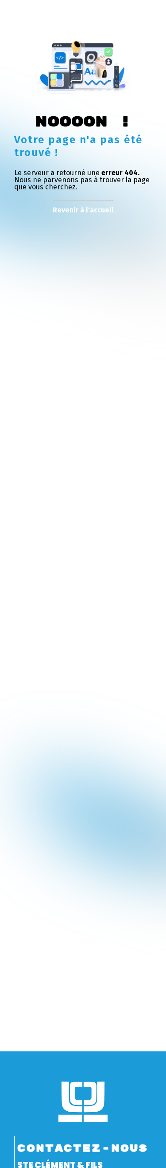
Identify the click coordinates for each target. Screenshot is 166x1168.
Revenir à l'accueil (83, 210)
